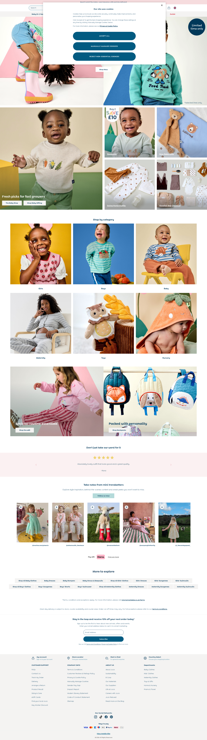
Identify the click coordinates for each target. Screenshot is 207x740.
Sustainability (111, 673)
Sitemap (70, 701)
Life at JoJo (110, 689)
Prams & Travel (149, 689)
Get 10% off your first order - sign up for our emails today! (103, 2)
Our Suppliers (111, 685)
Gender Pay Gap (73, 685)
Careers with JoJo (113, 693)
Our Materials (111, 681)
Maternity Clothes (151, 677)
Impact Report (73, 689)
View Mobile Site (103, 734)
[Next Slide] (171, 465)
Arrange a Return (38, 685)
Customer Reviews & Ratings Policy (81, 673)
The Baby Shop (12, 203)
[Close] (161, 5)
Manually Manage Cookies (77, 681)
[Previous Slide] (36, 465)
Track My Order (38, 677)
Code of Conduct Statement (78, 697)
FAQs (33, 669)
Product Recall (37, 689)
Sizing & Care (37, 693)
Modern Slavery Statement (77, 693)
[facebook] (106, 717)
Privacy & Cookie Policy (109, 644)
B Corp (108, 677)
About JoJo (110, 669)
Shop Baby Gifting (34, 203)
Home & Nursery (150, 685)
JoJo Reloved (111, 697)
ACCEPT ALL (104, 36)
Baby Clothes (149, 669)
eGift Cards (36, 697)
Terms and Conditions (93, 644)
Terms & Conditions (74, 669)
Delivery (35, 681)
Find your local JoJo (40, 701)
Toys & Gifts (148, 681)
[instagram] (95, 717)
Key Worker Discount (40, 705)
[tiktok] (101, 717)
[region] (104, 33)
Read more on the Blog (115, 701)
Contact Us (36, 673)
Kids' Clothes (149, 673)
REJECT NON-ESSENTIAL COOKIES (104, 56)
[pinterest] (111, 717)
